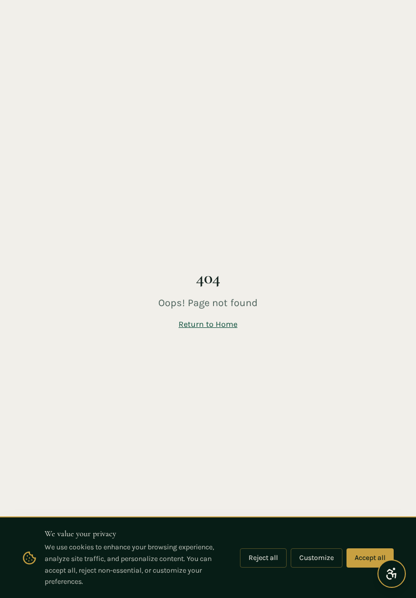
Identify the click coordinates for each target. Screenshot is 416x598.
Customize (316, 557)
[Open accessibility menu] (391, 573)
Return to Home (208, 324)
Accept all (370, 557)
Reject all (263, 557)
